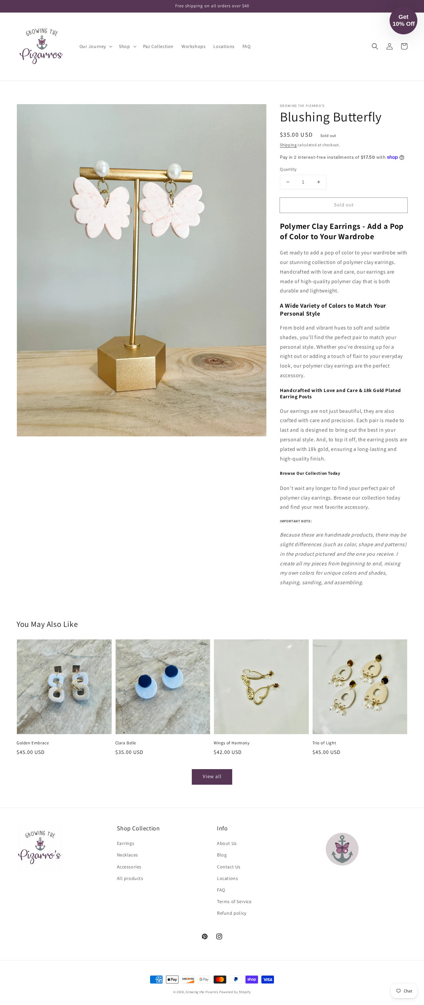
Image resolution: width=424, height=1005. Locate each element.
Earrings (125, 843)
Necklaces (127, 855)
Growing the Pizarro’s (202, 992)
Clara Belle (125, 743)
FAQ (221, 890)
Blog (222, 855)
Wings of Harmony (232, 743)
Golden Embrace (33, 743)
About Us (227, 843)
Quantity (288, 169)
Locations (227, 878)
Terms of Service (234, 901)
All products (130, 878)
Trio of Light (324, 743)
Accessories (129, 867)
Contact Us (228, 867)
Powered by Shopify (235, 992)
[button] (95, 46)
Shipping (288, 144)
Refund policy (231, 913)
